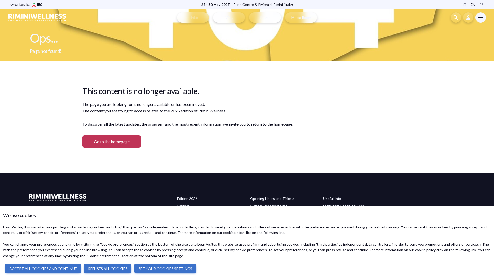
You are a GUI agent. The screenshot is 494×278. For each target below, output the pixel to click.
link (281, 232)
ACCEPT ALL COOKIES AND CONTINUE (43, 268)
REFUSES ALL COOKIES (107, 268)
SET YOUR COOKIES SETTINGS (165, 268)
